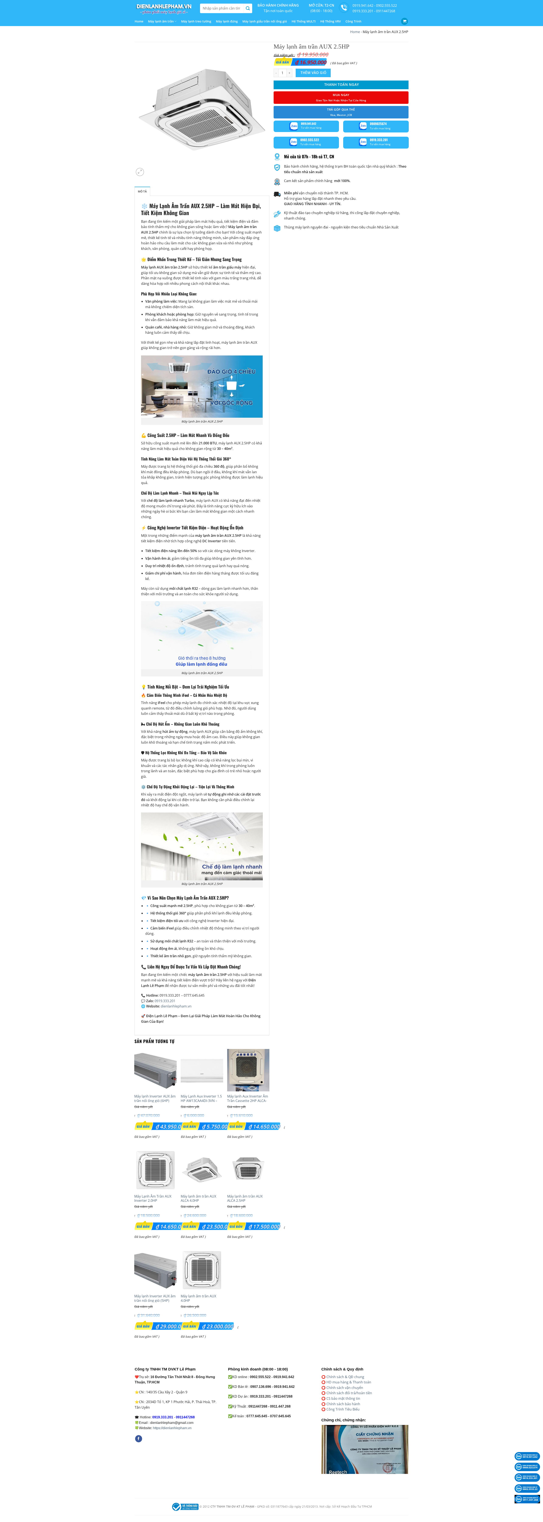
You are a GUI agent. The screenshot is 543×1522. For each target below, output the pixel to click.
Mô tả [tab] (142, 191)
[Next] (409, 1452)
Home (139, 21)
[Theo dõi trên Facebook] (138, 1438)
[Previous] (320, 1452)
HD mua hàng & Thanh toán (348, 1382)
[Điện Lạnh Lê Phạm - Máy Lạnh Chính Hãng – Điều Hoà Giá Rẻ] (164, 8)
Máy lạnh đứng (227, 21)
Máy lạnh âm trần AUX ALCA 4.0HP (198, 1198)
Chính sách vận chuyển (344, 1387)
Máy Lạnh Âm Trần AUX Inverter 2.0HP (152, 1198)
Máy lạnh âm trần (161, 21)
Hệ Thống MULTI (304, 21)
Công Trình (353, 21)
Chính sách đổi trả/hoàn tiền (349, 1393)
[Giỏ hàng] (404, 21)
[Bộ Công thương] (185, 1506)
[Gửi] (248, 8)
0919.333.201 (165, 1001)
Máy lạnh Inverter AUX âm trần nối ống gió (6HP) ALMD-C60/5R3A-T (155, 1100)
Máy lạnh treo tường (196, 21)
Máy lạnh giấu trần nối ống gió (264, 21)
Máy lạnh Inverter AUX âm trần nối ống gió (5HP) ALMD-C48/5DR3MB (155, 1300)
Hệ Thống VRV (330, 21)
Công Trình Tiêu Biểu (343, 1409)
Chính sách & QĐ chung (345, 1377)
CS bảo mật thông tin (343, 1398)
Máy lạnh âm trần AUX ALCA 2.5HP (245, 1198)
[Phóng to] (140, 172)
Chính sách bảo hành (343, 1404)
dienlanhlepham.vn (176, 1006)
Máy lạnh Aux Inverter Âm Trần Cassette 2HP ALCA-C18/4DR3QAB (247, 1100)
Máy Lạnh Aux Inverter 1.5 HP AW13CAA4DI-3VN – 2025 (201, 1100)
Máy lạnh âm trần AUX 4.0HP (198, 1298)
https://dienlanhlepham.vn (172, 1428)
